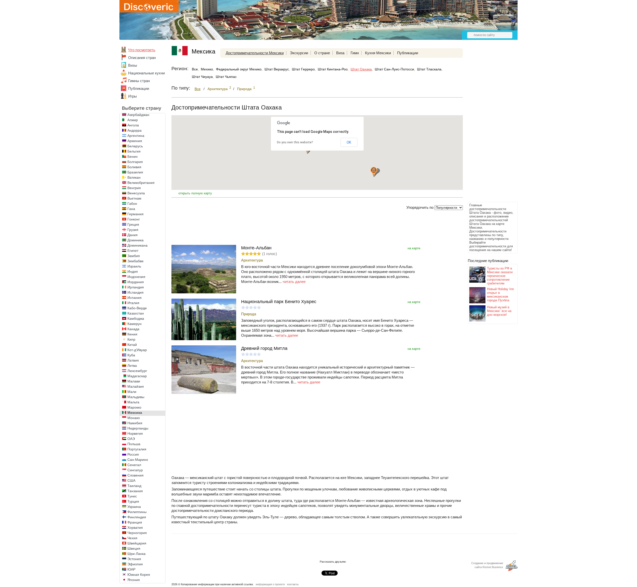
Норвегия (135, 433)
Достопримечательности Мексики (255, 53)
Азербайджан (138, 115)
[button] (374, 172)
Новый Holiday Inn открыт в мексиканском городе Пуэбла (500, 294)
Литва (132, 366)
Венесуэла (136, 193)
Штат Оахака (361, 69)
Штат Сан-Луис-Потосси (394, 69)
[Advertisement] (488, 126)
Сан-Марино (137, 460)
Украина (134, 507)
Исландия (135, 292)
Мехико (207, 69)
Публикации (138, 88)
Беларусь (135, 146)
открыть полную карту (195, 193)
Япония (133, 580)
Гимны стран (139, 81)
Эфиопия (135, 564)
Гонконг (133, 219)
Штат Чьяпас (226, 77)
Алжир (132, 120)
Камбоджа (135, 318)
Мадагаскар (137, 376)
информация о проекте (270, 584)
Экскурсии (299, 53)
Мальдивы (135, 397)
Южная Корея (138, 575)
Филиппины (137, 512)
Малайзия (135, 386)
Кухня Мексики (378, 53)
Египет (132, 251)
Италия (133, 303)
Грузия (132, 230)
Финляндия (136, 517)
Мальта (133, 402)
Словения (135, 475)
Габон (132, 204)
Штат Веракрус (277, 69)
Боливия (134, 167)
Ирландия (135, 287)
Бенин (132, 157)
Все (195, 69)
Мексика (134, 413)
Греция (133, 224)
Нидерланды (137, 428)
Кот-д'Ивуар (137, 350)
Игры (132, 96)
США (131, 480)
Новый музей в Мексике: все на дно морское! (499, 311)
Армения (134, 141)
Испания (134, 298)
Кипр (131, 339)
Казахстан (135, 313)
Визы (132, 65)
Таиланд (134, 486)
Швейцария (136, 543)
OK (349, 142)
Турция (133, 501)
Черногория (137, 533)
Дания (132, 235)
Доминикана (137, 245)
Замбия (133, 256)
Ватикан (134, 177)
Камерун (134, 324)
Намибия (134, 423)
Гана (131, 209)
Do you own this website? (295, 142)
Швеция (133, 548)
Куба (131, 355)
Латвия (133, 360)
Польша (133, 444)
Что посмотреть (141, 50)
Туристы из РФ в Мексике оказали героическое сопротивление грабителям (500, 276)
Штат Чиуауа (202, 77)
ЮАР (131, 569)
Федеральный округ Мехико (239, 69)
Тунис (132, 496)
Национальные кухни (146, 73)
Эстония (134, 559)
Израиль (134, 266)
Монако (133, 418)
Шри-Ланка (136, 554)
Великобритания (141, 183)
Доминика (135, 240)
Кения (132, 334)
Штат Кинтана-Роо (333, 69)
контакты (293, 584)
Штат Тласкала (429, 69)
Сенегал (134, 465)
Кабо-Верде (137, 308)
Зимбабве (135, 261)
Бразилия (135, 172)
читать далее (294, 281)
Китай (132, 345)
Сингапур (135, 470)
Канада (133, 329)
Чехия (132, 538)
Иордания (135, 282)
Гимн (355, 53)
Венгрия (134, 188)
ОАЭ (131, 439)
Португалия (136, 449)
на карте (414, 248)
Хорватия (135, 528)
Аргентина (135, 136)
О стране (322, 53)
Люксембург (137, 371)
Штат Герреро (303, 69)
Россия (133, 454)
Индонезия (136, 277)
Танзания (135, 491)
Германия (135, 214)
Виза (340, 53)
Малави (133, 381)
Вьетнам (134, 198)
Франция (134, 522)
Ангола (133, 125)
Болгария (135, 162)
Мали (131, 392)
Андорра (134, 130)
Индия (132, 271)
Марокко (134, 407)
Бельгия (134, 151)
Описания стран (142, 57)
